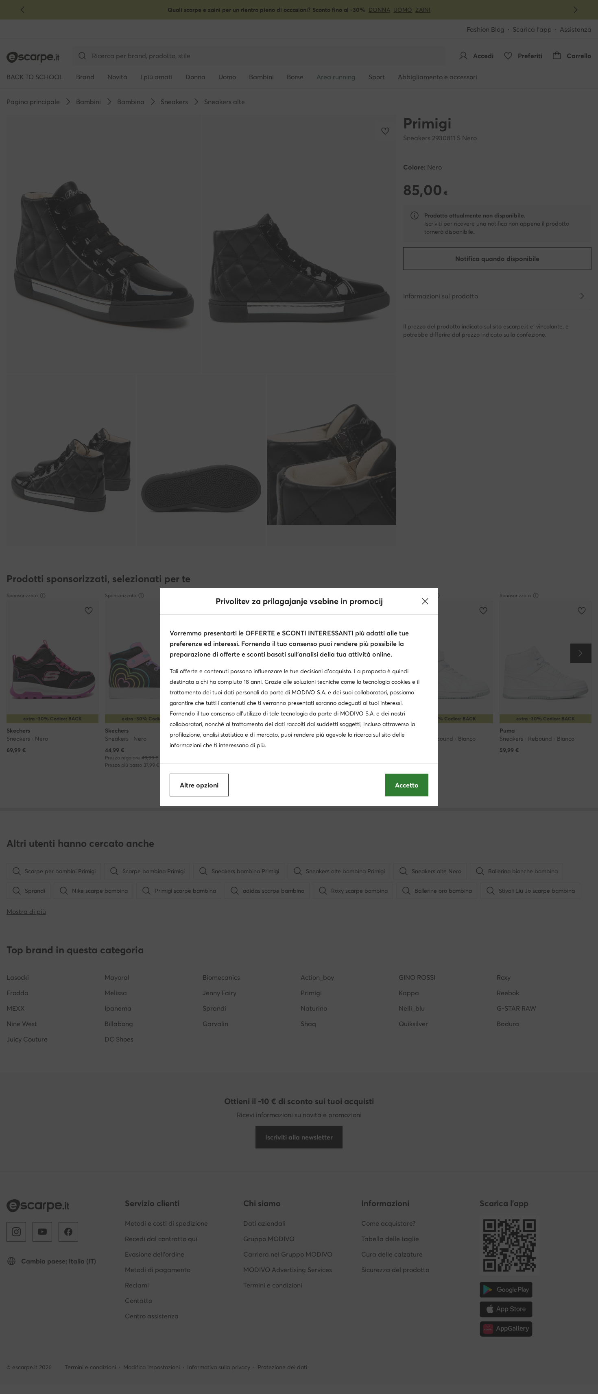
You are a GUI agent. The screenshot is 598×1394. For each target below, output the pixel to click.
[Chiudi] (425, 601)
